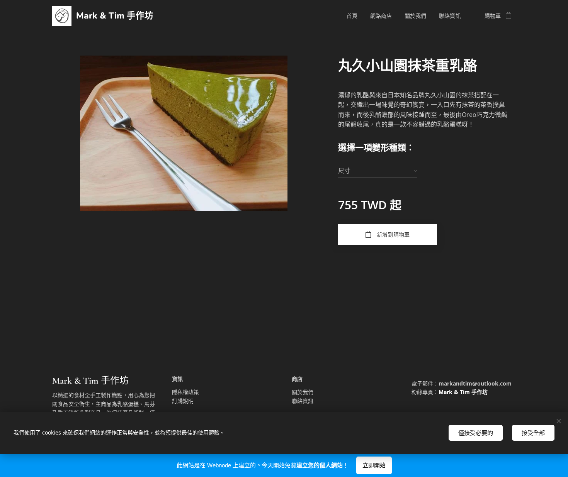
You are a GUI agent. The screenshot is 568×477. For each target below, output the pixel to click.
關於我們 (302, 392)
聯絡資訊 (302, 400)
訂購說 (180, 400)
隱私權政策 (185, 392)
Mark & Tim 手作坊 (463, 392)
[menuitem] (354, 15)
